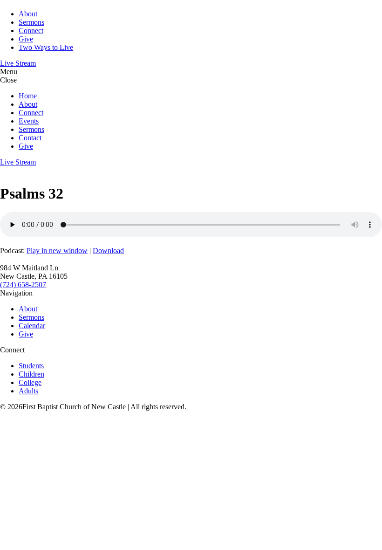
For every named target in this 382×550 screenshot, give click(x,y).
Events (29, 121)
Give (26, 39)
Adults (28, 391)
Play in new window (57, 250)
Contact (30, 138)
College (30, 382)
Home (28, 96)
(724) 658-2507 (23, 285)
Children (31, 374)
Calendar (32, 326)
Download (108, 250)
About (28, 14)
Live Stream (18, 63)
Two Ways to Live (46, 47)
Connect (31, 30)
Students (31, 366)
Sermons (31, 22)
